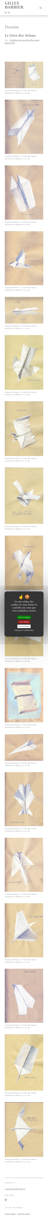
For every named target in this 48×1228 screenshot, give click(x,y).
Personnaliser (24, 626)
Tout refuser (24, 622)
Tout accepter (24, 617)
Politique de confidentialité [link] (24, 630)
